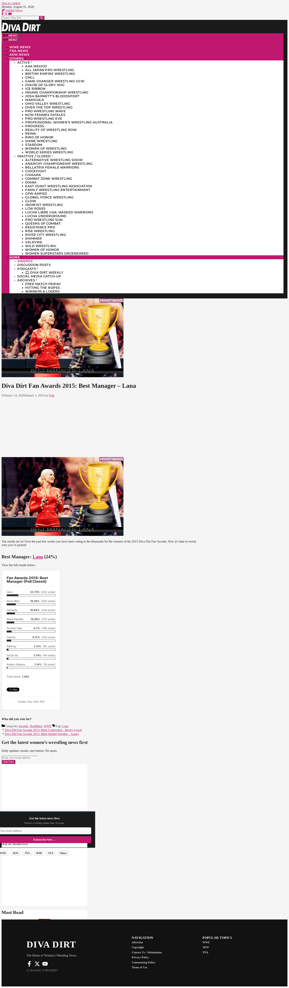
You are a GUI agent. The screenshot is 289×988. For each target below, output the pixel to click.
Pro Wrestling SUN (44, 220)
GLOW (30, 201)
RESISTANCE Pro (40, 227)
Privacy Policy (140, 957)
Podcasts (26, 269)
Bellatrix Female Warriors (52, 167)
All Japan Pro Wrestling (49, 70)
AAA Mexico (36, 66)
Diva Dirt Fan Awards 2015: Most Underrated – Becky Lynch (43, 730)
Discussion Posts (34, 265)
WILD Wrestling (40, 246)
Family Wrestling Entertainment (57, 190)
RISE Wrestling (40, 231)
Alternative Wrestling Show (54, 160)
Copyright (138, 947)
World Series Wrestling (49, 152)
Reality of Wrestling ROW (51, 130)
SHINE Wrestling (41, 141)
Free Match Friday (43, 284)
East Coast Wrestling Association (58, 186)
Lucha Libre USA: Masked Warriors (59, 212)
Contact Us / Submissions (147, 952)
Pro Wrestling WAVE (45, 111)
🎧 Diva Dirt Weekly (44, 272)
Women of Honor (42, 250)
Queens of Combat (43, 223)
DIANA (31, 182)
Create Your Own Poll (31, 701)
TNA (205, 952)
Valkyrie (33, 242)
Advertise (137, 942)
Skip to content (11, 3)
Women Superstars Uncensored (57, 253)
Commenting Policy (143, 962)
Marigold (34, 100)
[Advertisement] (102, 426)
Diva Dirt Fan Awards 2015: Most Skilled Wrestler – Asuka (42, 734)
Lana (38, 556)
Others (16, 58)
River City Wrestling (45, 235)
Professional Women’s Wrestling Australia (68, 122)
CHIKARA (33, 175)
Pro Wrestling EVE (43, 118)
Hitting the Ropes (42, 288)
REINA (30, 133)
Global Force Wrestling (49, 197)
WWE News (19, 47)
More (14, 257)
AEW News (19, 54)
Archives (26, 280)
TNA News (18, 51)
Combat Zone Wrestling (48, 179)
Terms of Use (139, 967)
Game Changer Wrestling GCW (54, 81)
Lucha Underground (45, 216)
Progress (34, 126)
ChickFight (35, 171)
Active (23, 62)
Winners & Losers (42, 291)
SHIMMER (33, 238)
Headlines (36, 726)
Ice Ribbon (35, 89)
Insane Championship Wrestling (56, 92)
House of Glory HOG (44, 85)
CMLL (30, 77)
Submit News (13, 10)
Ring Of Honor (39, 137)
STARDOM (33, 145)
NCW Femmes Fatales (45, 115)
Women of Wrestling (46, 148)
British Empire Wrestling (50, 74)
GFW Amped (36, 193)
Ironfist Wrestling (44, 205)
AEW (205, 947)
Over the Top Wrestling (49, 107)
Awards (25, 261)
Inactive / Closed (34, 156)
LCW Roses (35, 208)
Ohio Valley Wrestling (47, 104)
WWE (48, 726)
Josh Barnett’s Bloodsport (52, 96)
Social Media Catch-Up (39, 276)
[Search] (41, 18)
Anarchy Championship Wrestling (58, 164)
